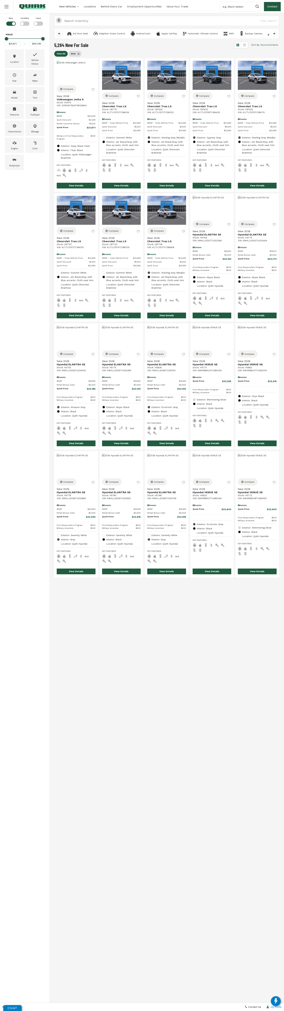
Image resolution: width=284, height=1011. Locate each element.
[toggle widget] (276, 1001)
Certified (25, 18)
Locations (90, 6)
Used (38, 18)
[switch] (11, 21)
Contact (272, 6)
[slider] (6, 38)
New (11, 18)
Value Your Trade (177, 6)
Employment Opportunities (144, 6)
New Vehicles (67, 6)
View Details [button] (76, 185)
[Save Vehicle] (93, 89)
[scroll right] (274, 33)
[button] (6, 6)
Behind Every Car (111, 6)
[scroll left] (59, 33)
